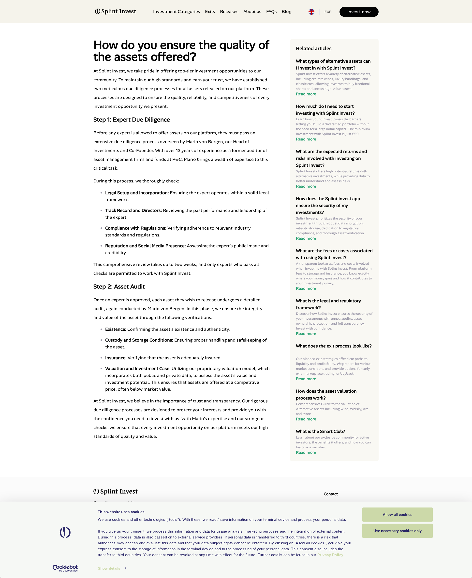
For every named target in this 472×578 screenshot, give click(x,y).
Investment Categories (176, 11)
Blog (286, 11)
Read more (306, 93)
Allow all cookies (397, 514)
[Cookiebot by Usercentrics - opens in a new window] (65, 568)
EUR (328, 12)
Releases (229, 11)
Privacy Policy (330, 555)
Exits (210, 11)
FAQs (271, 11)
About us (252, 11)
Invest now (359, 11)
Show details (109, 568)
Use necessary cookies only (397, 530)
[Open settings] (311, 12)
